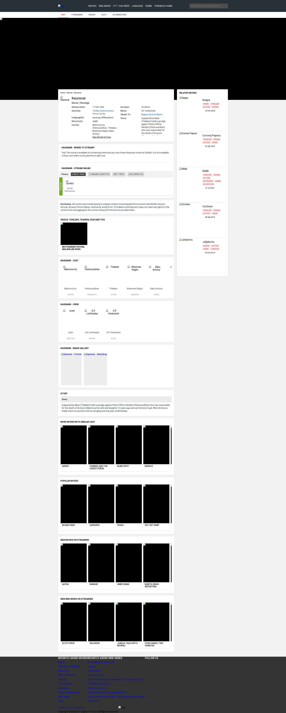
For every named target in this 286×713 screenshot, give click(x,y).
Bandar (94, 584)
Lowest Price (78, 174)
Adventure (208, 184)
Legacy (91, 666)
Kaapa (144, 114)
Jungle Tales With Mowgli (127, 644)
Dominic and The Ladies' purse (99, 467)
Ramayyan (135, 294)
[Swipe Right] (171, 233)
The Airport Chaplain (68, 666)
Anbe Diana (123, 584)
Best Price (119, 174)
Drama (103, 111)
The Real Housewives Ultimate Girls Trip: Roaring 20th (116, 679)
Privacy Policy (65, 707)
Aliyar (113, 294)
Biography (208, 181)
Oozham (207, 206)
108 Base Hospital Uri (99, 683)
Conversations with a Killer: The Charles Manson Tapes (116, 696)
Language (137, 6)
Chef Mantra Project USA (101, 662)
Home (63, 93)
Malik (205, 170)
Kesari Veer (68, 525)
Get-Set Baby (152, 525)
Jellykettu (208, 241)
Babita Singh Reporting (152, 585)
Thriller (96, 111)
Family (102, 114)
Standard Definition (99, 174)
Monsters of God (97, 688)
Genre (148, 6)
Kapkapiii (95, 525)
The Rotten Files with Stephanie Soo (107, 692)
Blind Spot (123, 466)
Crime (95, 114)
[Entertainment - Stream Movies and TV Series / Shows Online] (69, 6)
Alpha (65, 584)
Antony (71, 294)
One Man (62, 679)
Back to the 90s (66, 675)
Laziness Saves (96, 675)
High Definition (136, 174)
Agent (65, 466)
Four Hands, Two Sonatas (154, 644)
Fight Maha (64, 696)
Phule (120, 525)
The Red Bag (65, 683)
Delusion (95, 643)
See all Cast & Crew (102, 137)
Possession (94, 701)
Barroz (149, 466)
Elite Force (68, 643)
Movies (92, 6)
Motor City (63, 670)
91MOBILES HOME (163, 6)
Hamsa (156, 294)
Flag (60, 701)
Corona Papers (155, 114)
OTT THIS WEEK (121, 6)
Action (110, 111)
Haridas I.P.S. (92, 294)
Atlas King (63, 688)
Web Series (105, 6)
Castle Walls (94, 670)
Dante (61, 662)
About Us (79, 707)
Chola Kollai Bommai (68, 692)
